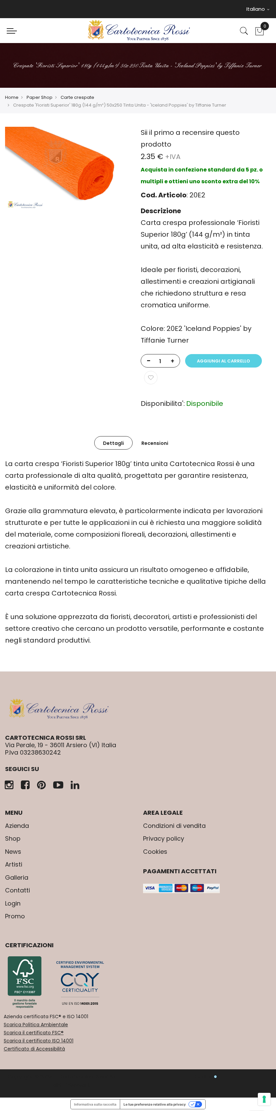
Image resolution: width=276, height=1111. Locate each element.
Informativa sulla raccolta (95, 1104)
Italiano (256, 8)
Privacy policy (163, 838)
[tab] (113, 443)
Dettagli (113, 443)
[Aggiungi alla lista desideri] (151, 377)
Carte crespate (77, 97)
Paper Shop (40, 97)
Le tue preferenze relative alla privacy (155, 1104)
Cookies (155, 851)
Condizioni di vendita (174, 825)
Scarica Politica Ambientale (36, 1024)
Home (12, 97)
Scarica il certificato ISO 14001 (38, 1040)
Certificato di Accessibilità (34, 1048)
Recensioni (154, 443)
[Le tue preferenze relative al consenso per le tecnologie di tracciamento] (264, 1099)
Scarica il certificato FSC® (34, 1032)
